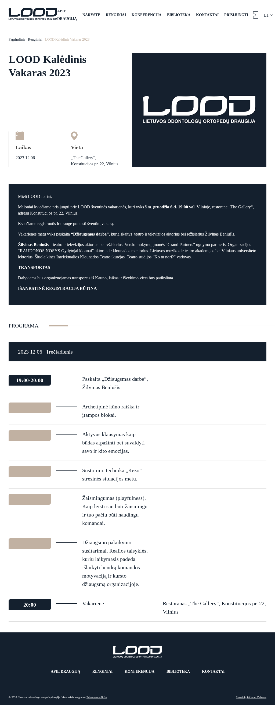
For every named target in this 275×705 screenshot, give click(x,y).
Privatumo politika (96, 697)
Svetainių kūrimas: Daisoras (251, 697)
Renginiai (116, 15)
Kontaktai (207, 15)
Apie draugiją (67, 15)
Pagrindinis (17, 39)
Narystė (91, 15)
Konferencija (146, 15)
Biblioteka (178, 15)
